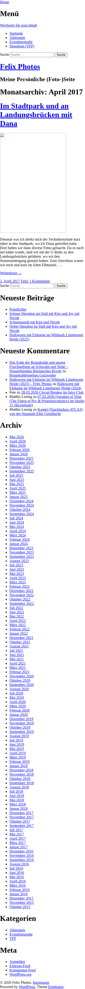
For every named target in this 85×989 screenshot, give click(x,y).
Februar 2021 (19, 672)
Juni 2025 (16, 480)
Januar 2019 (18, 766)
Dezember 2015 (21, 898)
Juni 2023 (16, 569)
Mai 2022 (16, 616)
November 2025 (21, 463)
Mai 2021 (16, 659)
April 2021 (17, 663)
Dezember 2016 (21, 851)
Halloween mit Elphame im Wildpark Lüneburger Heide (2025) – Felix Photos (46, 382)
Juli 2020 (16, 693)
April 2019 (17, 753)
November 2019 (21, 723)
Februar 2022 (19, 629)
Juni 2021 (16, 655)
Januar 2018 (18, 809)
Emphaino (56, 987)
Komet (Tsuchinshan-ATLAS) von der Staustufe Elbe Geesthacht (46, 411)
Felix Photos (20, 66)
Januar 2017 (18, 847)
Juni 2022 (16, 612)
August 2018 (19, 787)
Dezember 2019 (21, 719)
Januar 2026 (18, 454)
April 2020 (17, 702)
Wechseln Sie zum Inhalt (18, 25)
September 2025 (21, 471)
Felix (24, 281)
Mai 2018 (16, 800)
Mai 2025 (16, 484)
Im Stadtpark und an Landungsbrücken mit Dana (36, 115)
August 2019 (19, 736)
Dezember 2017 (21, 813)
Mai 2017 (16, 834)
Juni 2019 (16, 744)
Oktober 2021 (19, 642)
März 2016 (17, 885)
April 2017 (17, 838)
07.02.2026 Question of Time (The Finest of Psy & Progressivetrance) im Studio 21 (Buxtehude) (46, 401)
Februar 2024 (19, 539)
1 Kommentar (39, 281)
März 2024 (17, 535)
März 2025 (17, 492)
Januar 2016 (18, 894)
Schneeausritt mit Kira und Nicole (34, 322)
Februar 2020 (19, 710)
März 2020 (17, 706)
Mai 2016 (16, 877)
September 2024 (21, 514)
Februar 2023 (19, 586)
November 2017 (21, 817)
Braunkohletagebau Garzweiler (32, 375)
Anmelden (17, 962)
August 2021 (19, 646)
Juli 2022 (16, 608)
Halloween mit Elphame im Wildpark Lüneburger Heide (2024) (45, 386)
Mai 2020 (16, 697)
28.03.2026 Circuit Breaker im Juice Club (52, 392)
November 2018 (21, 774)
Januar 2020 (18, 715)
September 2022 (21, 604)
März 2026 (17, 445)
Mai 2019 (16, 749)
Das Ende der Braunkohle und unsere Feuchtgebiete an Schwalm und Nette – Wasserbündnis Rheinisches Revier (38, 366)
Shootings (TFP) (21, 46)
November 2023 (21, 552)
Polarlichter (17, 309)
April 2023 (17, 578)
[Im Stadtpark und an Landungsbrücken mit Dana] (33, 231)
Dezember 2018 (21, 770)
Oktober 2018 (19, 779)
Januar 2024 (18, 544)
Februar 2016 (19, 890)
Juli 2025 (16, 475)
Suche (4, 54)
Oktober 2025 (19, 467)
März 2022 (17, 625)
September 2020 (21, 685)
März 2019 (17, 757)
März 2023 (17, 582)
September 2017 (21, 826)
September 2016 (21, 860)
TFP (12, 939)
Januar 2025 (18, 497)
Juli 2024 (16, 518)
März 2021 (17, 668)
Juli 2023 (16, 565)
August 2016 (19, 864)
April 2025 (17, 488)
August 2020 (19, 689)
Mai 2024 (16, 527)
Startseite (16, 33)
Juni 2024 (16, 522)
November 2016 (21, 856)
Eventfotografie (21, 42)
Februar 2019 (19, 762)
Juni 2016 (16, 873)
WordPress (27, 987)
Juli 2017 (16, 830)
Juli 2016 (16, 868)
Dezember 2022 (21, 591)
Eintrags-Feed (19, 966)
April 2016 (17, 881)
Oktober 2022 (19, 599)
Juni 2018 (16, 796)
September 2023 (21, 557)
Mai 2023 (16, 574)
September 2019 (21, 732)
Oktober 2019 (19, 727)
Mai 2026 (16, 437)
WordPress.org (20, 974)
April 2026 (17, 441)
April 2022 (17, 621)
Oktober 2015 (19, 907)
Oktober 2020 (19, 680)
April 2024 (17, 531)
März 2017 (17, 843)
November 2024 (21, 505)
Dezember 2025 (21, 458)
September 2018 (21, 783)
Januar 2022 (18, 633)
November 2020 (21, 676)
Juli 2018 (16, 791)
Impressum (41, 982)
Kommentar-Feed (22, 970)
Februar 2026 (19, 450)
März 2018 (17, 804)
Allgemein (17, 38)
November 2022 (21, 595)
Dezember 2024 (21, 501)
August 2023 (19, 561)
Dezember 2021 (21, 638)
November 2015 (21, 902)
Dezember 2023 (21, 548)
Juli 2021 (16, 650)
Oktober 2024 (19, 510)
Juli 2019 (16, 740)
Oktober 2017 (19, 821)
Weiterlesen (11, 273)
